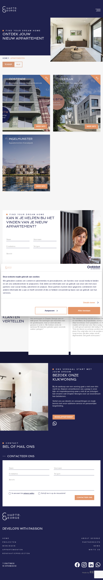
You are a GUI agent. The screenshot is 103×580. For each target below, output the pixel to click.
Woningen (9, 546)
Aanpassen (50, 310)
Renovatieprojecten (16, 553)
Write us (94, 550)
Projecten (10, 542)
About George (91, 538)
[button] (97, 10)
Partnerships (91, 542)
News (97, 546)
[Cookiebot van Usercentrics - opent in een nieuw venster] (89, 267)
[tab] (8, 64)
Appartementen (17, 58)
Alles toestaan (84, 310)
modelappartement (64, 417)
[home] (10, 10)
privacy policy (28, 493)
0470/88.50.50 (10, 566)
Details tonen (89, 302)
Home (5, 58)
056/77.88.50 (9, 563)
